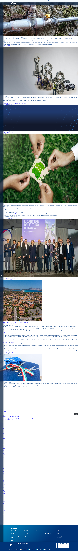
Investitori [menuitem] (1, 271)
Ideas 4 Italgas (32, 36)
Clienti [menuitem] (2, 278)
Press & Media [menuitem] (2, 275)
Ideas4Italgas (24, 536)
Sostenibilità (9, 321)
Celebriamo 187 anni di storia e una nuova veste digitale (8, 341)
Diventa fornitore (47, 534)
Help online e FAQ (59, 536)
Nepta (12, 537)
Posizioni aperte (47, 536)
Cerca (76, 414)
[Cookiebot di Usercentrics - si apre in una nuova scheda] (10, 549)
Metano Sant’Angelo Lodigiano (15, 536)
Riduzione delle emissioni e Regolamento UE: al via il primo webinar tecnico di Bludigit (13, 103)
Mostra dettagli (49, 549)
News (4, 45)
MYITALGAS (46, 0)
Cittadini (58, 533)
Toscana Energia (13, 533)
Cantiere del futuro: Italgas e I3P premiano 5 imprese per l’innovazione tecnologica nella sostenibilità (15, 217)
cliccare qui (53, 545)
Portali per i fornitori (25, 533)
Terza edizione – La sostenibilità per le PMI (6, 132)
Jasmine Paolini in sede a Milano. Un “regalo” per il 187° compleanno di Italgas (11, 333)
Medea (12, 534)
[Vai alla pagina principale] (14, 3)
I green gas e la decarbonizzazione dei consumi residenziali (9, 278)
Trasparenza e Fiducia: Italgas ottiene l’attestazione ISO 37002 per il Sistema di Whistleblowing (14, 322)
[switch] (29, 549)
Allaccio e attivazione (48, 533)
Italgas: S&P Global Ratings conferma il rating (6, 419)
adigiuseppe (10, 104)
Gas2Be (24, 534)
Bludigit (12, 540)
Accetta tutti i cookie (63, 543)
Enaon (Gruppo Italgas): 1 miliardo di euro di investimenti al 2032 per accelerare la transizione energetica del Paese (17, 418)
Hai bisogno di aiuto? (60, 537)
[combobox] (37, 414)
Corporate (8, 45)
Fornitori (58, 534)
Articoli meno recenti (4, 411)
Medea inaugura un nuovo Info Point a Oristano (7, 352)
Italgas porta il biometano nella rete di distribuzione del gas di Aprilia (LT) (11, 417)
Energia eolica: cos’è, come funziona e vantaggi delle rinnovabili (9, 416)
